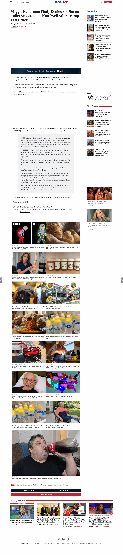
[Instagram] (67, 539)
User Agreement (76, 543)
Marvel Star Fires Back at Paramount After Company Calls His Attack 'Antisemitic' (103, 47)
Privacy (58, 543)
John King (43, 485)
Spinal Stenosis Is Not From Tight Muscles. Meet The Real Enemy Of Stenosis (28, 248)
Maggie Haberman (54, 485)
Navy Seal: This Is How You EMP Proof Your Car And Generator (28, 367)
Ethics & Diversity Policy (89, 543)
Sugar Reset (50, 275)
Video (28, 2)
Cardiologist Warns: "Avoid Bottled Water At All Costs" (62, 337)
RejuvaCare (15, 245)
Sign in (100, 2)
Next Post (122, 280)
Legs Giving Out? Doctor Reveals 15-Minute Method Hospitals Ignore (60, 426)
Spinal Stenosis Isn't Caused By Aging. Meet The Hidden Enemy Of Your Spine (62, 367)
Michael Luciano (67, 526)
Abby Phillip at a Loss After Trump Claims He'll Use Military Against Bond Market (103, 113)
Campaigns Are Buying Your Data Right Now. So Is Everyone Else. (22, 521)
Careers (44, 543)
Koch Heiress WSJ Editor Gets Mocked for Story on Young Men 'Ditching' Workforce (103, 28)
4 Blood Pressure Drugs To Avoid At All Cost (61, 277)
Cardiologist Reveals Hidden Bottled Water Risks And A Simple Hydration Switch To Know (28, 426)
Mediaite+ (108, 2)
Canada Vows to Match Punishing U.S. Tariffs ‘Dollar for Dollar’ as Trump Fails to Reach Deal (48, 520)
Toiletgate (66, 485)
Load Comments (46, 495)
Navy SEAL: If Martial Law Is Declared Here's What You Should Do (61, 307)
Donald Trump (22, 485)
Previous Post (1, 280)
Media (16, 2)
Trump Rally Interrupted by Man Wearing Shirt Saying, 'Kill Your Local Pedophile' (103, 57)
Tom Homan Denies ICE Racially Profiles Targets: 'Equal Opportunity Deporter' (103, 18)
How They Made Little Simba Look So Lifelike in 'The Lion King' (62, 248)
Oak (13, 334)
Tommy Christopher (16, 24)
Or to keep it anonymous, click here (101, 98)
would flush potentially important (49, 92)
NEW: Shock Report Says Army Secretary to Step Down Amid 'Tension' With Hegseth (103, 152)
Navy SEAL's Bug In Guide (53, 305)
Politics (22, 2)
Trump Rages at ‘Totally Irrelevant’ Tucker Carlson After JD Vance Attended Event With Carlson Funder (74, 521)
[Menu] (12, 2)
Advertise (51, 543)
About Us (37, 543)
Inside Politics (33, 485)
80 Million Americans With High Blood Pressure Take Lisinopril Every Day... (37, 478)
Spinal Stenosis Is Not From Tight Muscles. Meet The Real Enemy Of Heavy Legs (28, 278)
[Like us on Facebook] (63, 539)
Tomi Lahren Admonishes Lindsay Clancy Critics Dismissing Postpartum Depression (103, 37)
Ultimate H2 (49, 334)
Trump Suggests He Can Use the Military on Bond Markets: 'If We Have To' (102, 142)
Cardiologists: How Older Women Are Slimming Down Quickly (28, 337)
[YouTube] (55, 539)
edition (23, 128)
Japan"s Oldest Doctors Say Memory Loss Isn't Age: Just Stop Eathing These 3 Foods (27, 397)
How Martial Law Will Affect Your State (59, 396)
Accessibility (65, 543)
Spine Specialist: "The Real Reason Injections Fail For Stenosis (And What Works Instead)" (28, 307)
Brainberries (49, 245)
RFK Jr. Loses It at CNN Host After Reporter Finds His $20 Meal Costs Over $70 (102, 133)
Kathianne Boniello (42, 524)
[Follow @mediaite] (59, 539)
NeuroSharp (15, 394)
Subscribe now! (25, 212)
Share (14, 26)
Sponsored (13, 525)
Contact (101, 543)
